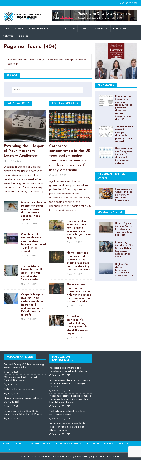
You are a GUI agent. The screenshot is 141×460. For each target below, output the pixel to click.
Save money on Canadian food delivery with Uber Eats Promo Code (124, 195)
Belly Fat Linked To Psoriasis (20, 389)
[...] (41, 191)
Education (119, 28)
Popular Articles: (19, 357)
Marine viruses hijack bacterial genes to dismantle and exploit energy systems (69, 383)
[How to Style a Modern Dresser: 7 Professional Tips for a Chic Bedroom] (106, 227)
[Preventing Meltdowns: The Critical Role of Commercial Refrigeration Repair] (106, 246)
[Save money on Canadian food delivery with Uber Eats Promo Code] (106, 193)
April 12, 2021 (60, 175)
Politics (8, 35)
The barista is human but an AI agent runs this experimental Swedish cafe (31, 273)
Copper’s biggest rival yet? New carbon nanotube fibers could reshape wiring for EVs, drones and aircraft (33, 304)
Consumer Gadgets (41, 28)
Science (23, 35)
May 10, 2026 (30, 319)
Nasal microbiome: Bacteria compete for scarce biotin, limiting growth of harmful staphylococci (70, 399)
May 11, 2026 (30, 223)
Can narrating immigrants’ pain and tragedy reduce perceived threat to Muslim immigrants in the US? (123, 108)
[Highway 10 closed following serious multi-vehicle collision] (106, 268)
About (19, 28)
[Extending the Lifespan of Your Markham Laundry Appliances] (25, 126)
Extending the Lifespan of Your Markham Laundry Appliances (24, 151)
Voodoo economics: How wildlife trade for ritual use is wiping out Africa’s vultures (67, 427)
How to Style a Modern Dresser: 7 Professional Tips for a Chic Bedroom (124, 229)
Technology (67, 28)
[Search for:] (47, 90)
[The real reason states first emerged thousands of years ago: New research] (106, 131)
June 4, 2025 (12, 372)
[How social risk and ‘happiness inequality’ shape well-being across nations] (106, 152)
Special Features (110, 212)
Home (6, 28)
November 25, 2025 (61, 375)
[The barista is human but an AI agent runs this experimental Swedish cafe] (11, 270)
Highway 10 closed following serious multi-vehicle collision (124, 270)
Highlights (106, 85)
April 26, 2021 (76, 305)
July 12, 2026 (14, 160)
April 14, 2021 (76, 274)
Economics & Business (94, 28)
